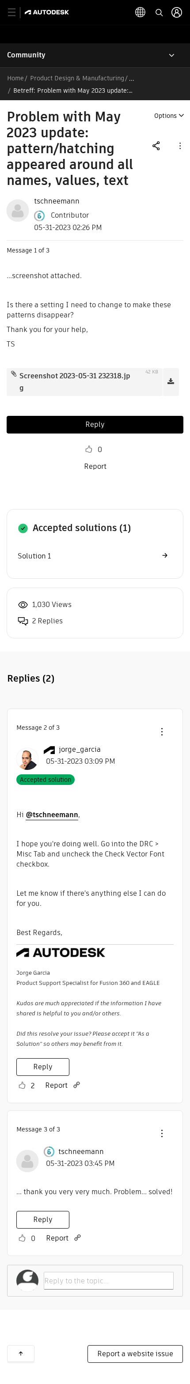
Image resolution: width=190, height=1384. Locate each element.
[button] (179, 145)
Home (15, 78)
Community (26, 55)
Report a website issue (135, 1354)
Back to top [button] (20, 1353)
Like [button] (89, 449)
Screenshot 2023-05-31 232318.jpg (74, 382)
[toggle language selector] (140, 12)
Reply (95, 424)
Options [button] (165, 115)
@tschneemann (52, 815)
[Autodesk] (48, 12)
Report (95, 466)
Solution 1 (34, 556)
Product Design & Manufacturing (77, 78)
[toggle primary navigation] (16, 12)
